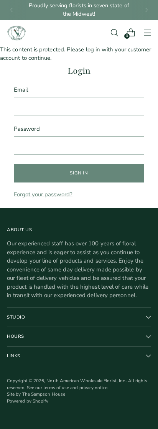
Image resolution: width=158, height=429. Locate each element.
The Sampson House (43, 394)
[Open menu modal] (147, 32)
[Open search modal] (114, 32)
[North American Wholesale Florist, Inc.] (16, 32)
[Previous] (11, 10)
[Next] (146, 10)
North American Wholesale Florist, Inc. (86, 381)
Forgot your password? (43, 194)
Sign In (79, 173)
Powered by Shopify (27, 401)
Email (21, 90)
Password (27, 129)
